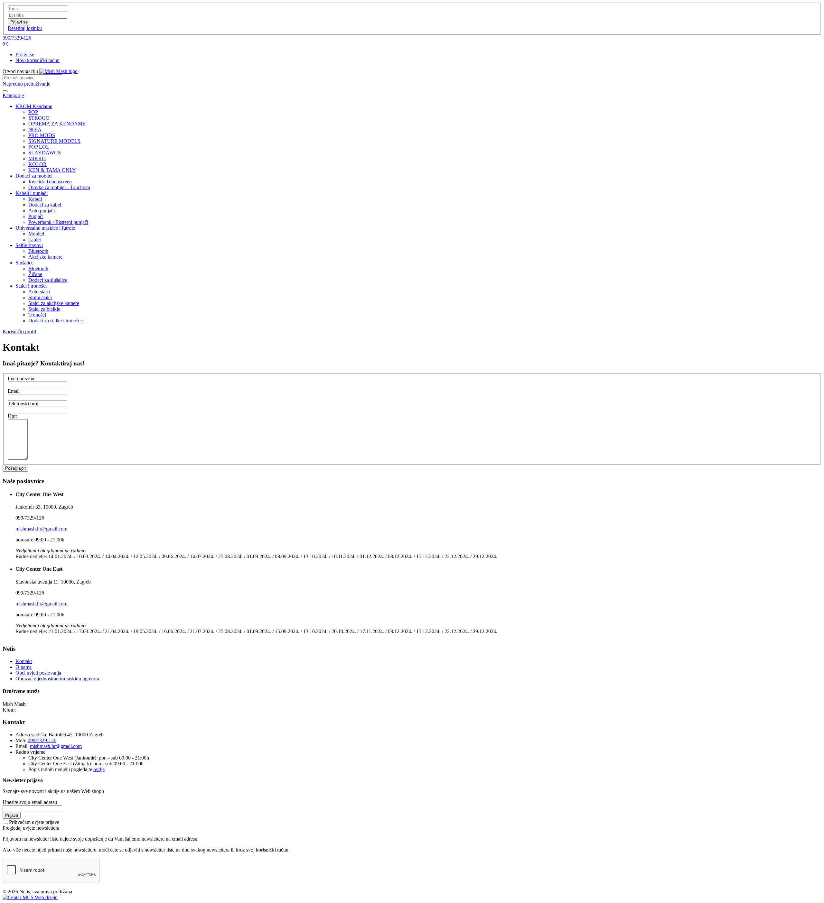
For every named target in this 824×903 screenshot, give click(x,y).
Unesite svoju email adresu (30, 802)
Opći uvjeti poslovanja (38, 673)
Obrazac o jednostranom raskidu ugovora (57, 678)
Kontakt (23, 661)
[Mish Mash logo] (58, 71)
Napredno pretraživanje (26, 84)
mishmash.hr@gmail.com (41, 528)
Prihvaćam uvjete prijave (34, 822)
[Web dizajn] (30, 897)
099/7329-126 (17, 38)
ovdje (99, 769)
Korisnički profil (19, 331)
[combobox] (32, 77)
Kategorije (13, 95)
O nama (23, 667)
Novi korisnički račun (37, 60)
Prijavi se (24, 54)
